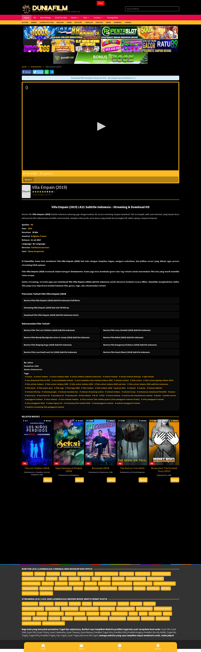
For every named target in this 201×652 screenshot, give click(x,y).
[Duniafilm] (52, 8)
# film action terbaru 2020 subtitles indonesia (147, 384)
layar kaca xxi (46, 588)
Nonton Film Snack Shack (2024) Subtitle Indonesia (126, 352)
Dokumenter (29, 472)
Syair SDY (31, 632)
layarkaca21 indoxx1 (143, 583)
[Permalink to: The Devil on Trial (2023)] (132, 442)
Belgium (35, 236)
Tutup (100, 3)
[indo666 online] (61, 45)
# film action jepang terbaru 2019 (158, 380)
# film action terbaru (34, 384)
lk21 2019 (78, 588)
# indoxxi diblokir (154, 388)
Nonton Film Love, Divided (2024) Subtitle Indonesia (127, 330)
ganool (63, 578)
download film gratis (161, 574)
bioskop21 (40, 574)
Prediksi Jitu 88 (151, 632)
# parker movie (169, 395)
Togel (25, 635)
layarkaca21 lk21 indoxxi (164, 583)
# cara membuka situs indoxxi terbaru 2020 (94, 380)
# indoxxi (141, 388)
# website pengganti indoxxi (127, 403)
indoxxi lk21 (47, 583)
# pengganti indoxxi (34, 399)
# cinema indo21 (121, 380)
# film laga (59, 388)
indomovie (74, 578)
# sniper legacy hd (54, 403)
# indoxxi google (49, 392)
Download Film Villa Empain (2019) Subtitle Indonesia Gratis (51, 315)
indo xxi (106, 578)
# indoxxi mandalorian (68, 392)
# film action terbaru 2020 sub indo (110, 384)
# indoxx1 (131, 388)
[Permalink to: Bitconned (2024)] (100, 442)
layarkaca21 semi (30, 588)
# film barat (30, 388)
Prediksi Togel (47, 635)
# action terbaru (41, 376)
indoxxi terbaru (76, 583)
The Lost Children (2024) (37, 468)
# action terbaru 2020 (59, 376)
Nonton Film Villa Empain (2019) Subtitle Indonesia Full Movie (52, 300)
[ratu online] (139, 45)
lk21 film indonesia (108, 588)
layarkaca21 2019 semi (122, 583)
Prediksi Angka (134, 632)
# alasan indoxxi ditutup (130, 376)
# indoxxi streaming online (92, 392)
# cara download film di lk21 (37, 380)
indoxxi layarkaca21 (31, 583)
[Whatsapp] (46, 72)
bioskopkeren (53, 574)
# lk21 (102, 395)
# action (28, 376)
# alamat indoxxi (110, 376)
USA (41, 474)
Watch (48, 480)
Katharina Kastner (40, 247)
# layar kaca (30, 395)
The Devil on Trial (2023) (132, 468)
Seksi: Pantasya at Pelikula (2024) (68, 470)
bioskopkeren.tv (68, 574)
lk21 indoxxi (139, 588)
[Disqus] (100, 523)
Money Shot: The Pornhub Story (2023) (164, 470)
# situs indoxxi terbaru (69, 399)
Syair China (43, 632)
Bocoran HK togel (89, 635)
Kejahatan (104, 472)
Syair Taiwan (73, 632)
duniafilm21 (51, 578)
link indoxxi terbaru (63, 588)
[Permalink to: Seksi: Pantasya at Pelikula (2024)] (68, 442)
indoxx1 (96, 578)
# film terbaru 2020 (103, 388)
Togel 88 (171, 632)
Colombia (39, 472)
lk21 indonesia (125, 588)
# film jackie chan (45, 388)
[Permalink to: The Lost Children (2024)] (37, 442)
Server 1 (28, 179)
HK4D (163, 632)
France (43, 236)
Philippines (74, 475)
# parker (157, 395)
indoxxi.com (118, 578)
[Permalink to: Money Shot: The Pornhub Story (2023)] (164, 442)
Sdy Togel (61, 635)
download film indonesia (33, 578)
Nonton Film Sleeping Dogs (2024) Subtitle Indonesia (48, 345)
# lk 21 (95, 395)
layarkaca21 (90, 583)
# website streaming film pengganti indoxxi (44, 407)
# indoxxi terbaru (112, 392)
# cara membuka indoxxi (62, 380)
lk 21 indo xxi (153, 588)
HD (32, 224)
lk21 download (91, 588)
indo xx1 (85, 578)
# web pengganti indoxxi (102, 403)
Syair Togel (73, 635)
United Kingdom (138, 472)
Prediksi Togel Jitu (103, 632)
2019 (30, 228)
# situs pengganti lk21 (35, 403)
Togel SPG (34, 635)
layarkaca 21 (104, 583)
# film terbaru (87, 388)
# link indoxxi (85, 395)
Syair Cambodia (57, 632)
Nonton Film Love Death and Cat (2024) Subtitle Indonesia (50, 352)
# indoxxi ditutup (32, 392)
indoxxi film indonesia (135, 578)
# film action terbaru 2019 (56, 384)
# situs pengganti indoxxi (152, 399)
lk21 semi (165, 588)
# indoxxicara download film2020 (151, 392)
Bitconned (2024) (100, 468)
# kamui (171, 392)
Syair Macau (87, 632)
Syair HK (166, 629)
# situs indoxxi (50, 399)
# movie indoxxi (113, 395)
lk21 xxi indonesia (30, 593)
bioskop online (127, 574)
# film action (136, 380)
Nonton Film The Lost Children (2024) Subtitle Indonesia (49, 330)
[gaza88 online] (61, 32)
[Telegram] (52, 72)
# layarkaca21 (71, 395)
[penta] (139, 32)
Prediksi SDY (120, 632)
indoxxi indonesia (155, 578)
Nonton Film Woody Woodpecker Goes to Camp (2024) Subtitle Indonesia (56, 337)
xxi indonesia (46, 593)
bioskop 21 (27, 574)
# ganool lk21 (120, 388)
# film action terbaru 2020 (81, 384)
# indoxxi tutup (128, 392)
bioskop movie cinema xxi (106, 574)
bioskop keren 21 (85, 574)
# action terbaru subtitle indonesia (85, 376)
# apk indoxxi (148, 376)
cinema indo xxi (142, 574)
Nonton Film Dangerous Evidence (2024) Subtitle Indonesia (130, 345)
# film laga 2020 (72, 388)
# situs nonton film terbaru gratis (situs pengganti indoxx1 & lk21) (110, 399)
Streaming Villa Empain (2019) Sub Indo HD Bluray (46, 307)
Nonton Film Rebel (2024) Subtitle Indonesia (123, 337)
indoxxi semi (61, 583)
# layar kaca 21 (43, 395)
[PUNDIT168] (100, 57)
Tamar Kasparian (36, 251)
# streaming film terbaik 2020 (77, 403)
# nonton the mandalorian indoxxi (137, 395)
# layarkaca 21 (57, 395)
